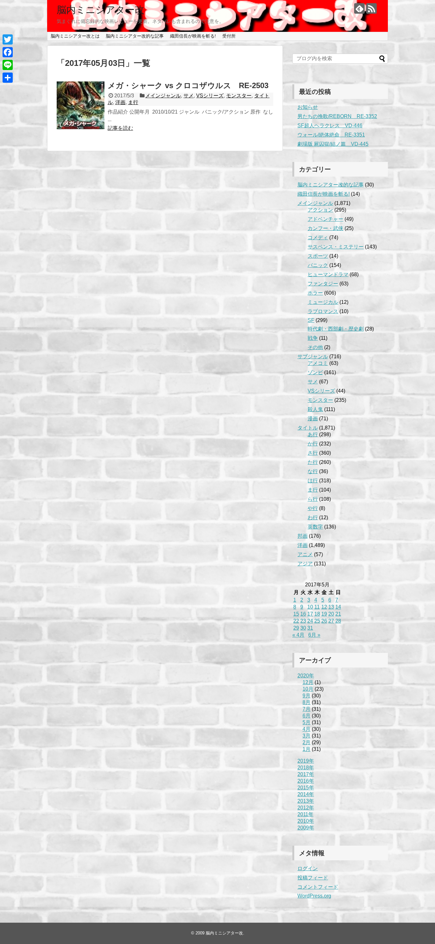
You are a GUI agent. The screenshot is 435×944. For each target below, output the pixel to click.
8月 (306, 702)
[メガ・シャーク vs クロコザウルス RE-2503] (80, 105)
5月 (306, 722)
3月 (306, 735)
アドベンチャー (325, 219)
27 (331, 621)
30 (303, 628)
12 (324, 607)
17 (310, 614)
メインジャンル (163, 95)
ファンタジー (323, 283)
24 (310, 621)
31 (310, 628)
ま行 (133, 102)
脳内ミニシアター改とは (75, 35)
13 (331, 607)
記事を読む (120, 128)
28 (338, 621)
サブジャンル (312, 356)
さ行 (313, 453)
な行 (313, 471)
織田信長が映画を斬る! (193, 35)
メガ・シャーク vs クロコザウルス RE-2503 (188, 85)
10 (310, 607)
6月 (306, 715)
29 (296, 628)
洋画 (120, 102)
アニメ (305, 554)
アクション (320, 210)
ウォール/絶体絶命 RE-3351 (331, 134)
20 (331, 614)
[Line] (7, 65)
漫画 (313, 418)
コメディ (318, 237)
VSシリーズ (210, 95)
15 (296, 614)
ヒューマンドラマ (328, 274)
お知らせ (307, 107)
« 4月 (298, 635)
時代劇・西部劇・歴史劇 (336, 329)
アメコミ (318, 363)
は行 (313, 480)
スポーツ (318, 256)
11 (317, 607)
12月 (308, 682)
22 (296, 621)
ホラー (315, 293)
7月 (306, 709)
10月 (308, 689)
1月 (306, 749)
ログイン (307, 868)
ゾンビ (315, 372)
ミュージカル (323, 302)
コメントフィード (317, 887)
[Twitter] (7, 39)
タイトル (307, 427)
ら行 (313, 499)
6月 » (314, 635)
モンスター (239, 95)
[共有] (7, 77)
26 (324, 621)
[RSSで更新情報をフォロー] (371, 8)
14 (338, 607)
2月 (306, 742)
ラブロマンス (323, 311)
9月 (306, 695)
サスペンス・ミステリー (336, 246)
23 (303, 621)
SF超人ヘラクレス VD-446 (329, 125)
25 (317, 621)
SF (311, 320)
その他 (315, 347)
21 (338, 614)
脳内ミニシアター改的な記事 (135, 35)
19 (324, 614)
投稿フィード (312, 877)
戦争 (313, 338)
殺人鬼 (315, 409)
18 (317, 614)
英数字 (315, 526)
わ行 (313, 517)
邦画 (302, 536)
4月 (306, 729)
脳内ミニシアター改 (100, 9)
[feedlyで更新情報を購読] (359, 8)
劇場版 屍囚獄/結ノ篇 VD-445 (332, 144)
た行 (313, 462)
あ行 (313, 434)
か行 (313, 443)
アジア (305, 563)
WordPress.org (314, 896)
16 (303, 614)
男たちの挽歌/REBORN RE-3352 (337, 116)
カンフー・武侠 (325, 228)
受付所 (229, 35)
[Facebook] (7, 52)
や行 (313, 508)
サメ (188, 95)
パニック (318, 265)
